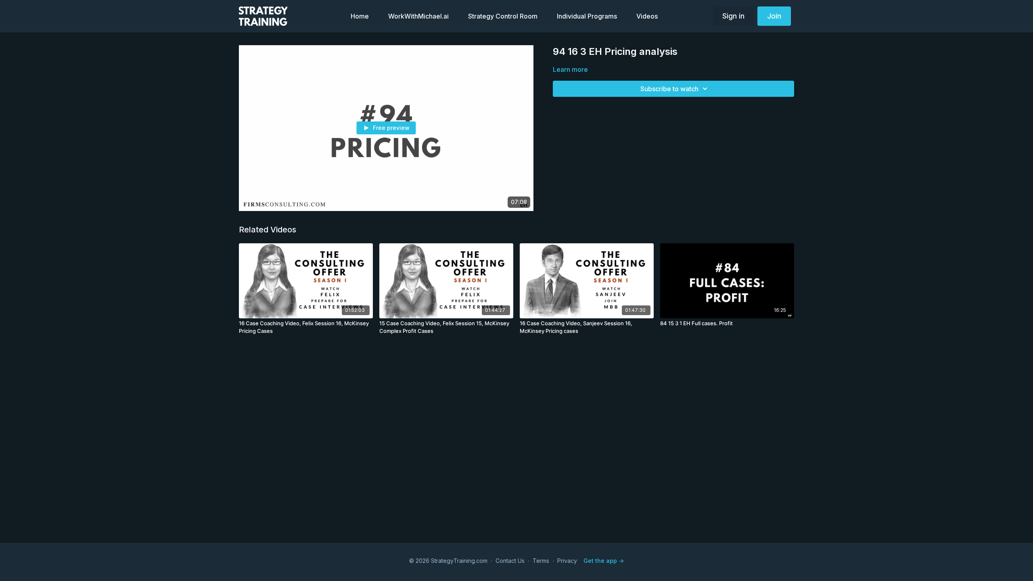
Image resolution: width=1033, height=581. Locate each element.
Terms (541, 560)
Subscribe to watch (669, 89)
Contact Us (510, 560)
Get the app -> (603, 560)
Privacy (567, 560)
